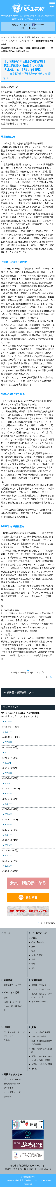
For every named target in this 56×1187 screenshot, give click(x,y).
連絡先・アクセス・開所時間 (19, 1169)
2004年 (8, 835)
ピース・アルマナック (40, 989)
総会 (33, 946)
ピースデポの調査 (38, 1036)
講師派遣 (7, 1097)
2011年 (8, 762)
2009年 (8, 783)
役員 (33, 951)
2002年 (8, 855)
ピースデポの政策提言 (40, 1032)
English (32, 28)
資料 (33, 1027)
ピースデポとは (39, 933)
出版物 (7, 1027)
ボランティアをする (12, 1079)
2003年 (8, 845)
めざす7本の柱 (37, 942)
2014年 (8, 732)
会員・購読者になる (12, 1084)
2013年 (8, 742)
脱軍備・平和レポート (40, 985)
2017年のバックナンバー (20, 41)
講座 (6, 998)
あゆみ (34, 938)
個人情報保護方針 (28, 1177)
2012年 (8, 752)
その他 (6, 1040)
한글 (22, 28)
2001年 (8, 866)
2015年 (8, 721)
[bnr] (28, 915)
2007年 (8, 804)
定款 (33, 959)
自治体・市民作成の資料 (41, 1064)
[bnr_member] (28, 888)
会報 (33, 964)
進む (48, 677)
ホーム (7, 933)
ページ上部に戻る (46, 923)
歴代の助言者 (37, 955)
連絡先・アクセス (19, 25)
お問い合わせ (44, 1169)
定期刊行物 (15, 37)
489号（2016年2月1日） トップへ (28, 671)
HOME (4, 37)
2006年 (8, 814)
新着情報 (8, 980)
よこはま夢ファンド (12, 1092)
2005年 (8, 824)
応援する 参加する (13, 1074)
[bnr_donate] (28, 901)
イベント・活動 (11, 992)
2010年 (8, 773)
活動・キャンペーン (12, 1002)
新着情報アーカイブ (12, 985)
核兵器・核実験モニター (20, 692)
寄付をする (8, 1088)
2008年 (8, 793)
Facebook (39, 25)
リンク (34, 968)
